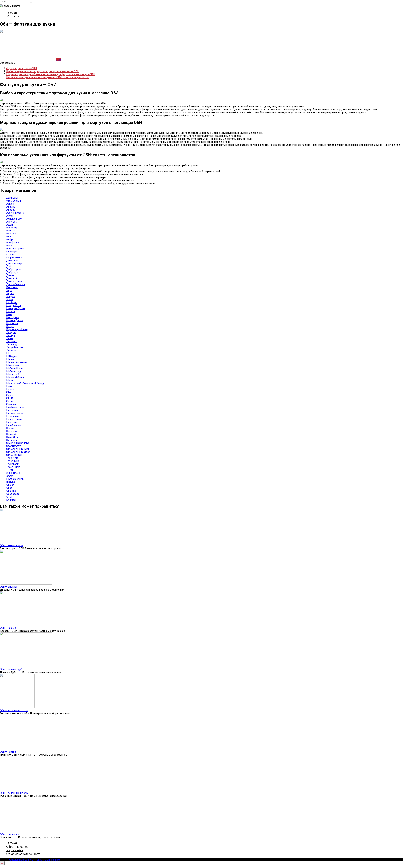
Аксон (9, 215)
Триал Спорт (13, 466)
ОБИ (58, 59)
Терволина (12, 461)
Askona (10, 203)
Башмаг (11, 230)
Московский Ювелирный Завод (25, 383)
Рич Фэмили (13, 425)
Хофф (9, 475)
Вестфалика (13, 242)
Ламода (10, 335)
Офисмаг (11, 404)
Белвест (11, 233)
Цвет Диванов (15, 478)
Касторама (12, 317)
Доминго (11, 275)
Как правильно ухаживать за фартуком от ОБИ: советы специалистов (47, 77)
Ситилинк (11, 440)
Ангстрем (11, 221)
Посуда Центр (14, 413)
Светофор (12, 431)
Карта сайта (14, 850)
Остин (9, 401)
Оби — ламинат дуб (11, 669)
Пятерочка (12, 416)
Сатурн (10, 428)
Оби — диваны (8, 586)
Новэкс (10, 389)
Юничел (11, 499)
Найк (9, 386)
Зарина (10, 293)
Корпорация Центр (17, 329)
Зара (9, 290)
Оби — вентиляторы (11, 545)
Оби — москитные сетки (14, 710)
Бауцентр (11, 227)
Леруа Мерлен (14, 347)
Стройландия (14, 455)
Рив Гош (11, 422)
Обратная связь (17, 846)
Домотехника (14, 281)
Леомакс (11, 341)
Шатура (10, 481)
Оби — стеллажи (9, 834)
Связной (11, 434)
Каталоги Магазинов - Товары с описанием (34, 859)
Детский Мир (14, 263)
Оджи (9, 395)
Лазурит (11, 332)
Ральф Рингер (14, 419)
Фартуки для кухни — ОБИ (21, 68)
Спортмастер (13, 446)
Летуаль (11, 350)
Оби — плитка (8, 751)
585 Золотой (13, 200)
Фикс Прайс (13, 472)
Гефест (10, 254)
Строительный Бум (17, 449)
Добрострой (13, 269)
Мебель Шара (14, 368)
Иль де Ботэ (13, 305)
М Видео (11, 356)
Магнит (10, 359)
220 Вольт (12, 197)
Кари (9, 314)
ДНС (9, 266)
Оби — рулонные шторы (14, 792)
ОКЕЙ (9, 398)
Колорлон (12, 323)
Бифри (10, 239)
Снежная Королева (17, 443)
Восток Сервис (15, 248)
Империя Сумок (15, 308)
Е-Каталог (12, 287)
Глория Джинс (14, 257)
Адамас (10, 206)
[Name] (2, 863)
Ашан (9, 224)
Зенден (10, 296)
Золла (9, 299)
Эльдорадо (13, 493)
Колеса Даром (14, 320)
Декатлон (12, 260)
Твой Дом (12, 458)
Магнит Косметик (16, 362)
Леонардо (12, 344)
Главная (11, 13)
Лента (9, 338)
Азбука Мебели (15, 212)
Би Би (9, 236)
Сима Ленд (12, 437)
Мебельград (13, 371)
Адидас (10, 209)
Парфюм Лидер (15, 407)
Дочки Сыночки (15, 284)
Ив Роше (11, 302)
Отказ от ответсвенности (23, 854)
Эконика (11, 490)
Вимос (10, 245)
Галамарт (11, 251)
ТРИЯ (9, 469)
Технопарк (12, 463)
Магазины (13, 16)
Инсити (10, 311)
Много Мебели (15, 377)
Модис (10, 380)
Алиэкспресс (14, 218)
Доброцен (12, 272)
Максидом (12, 365)
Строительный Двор (18, 452)
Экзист (10, 484)
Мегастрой (12, 374)
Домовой (11, 278)
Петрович (12, 410)
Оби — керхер (8, 627)
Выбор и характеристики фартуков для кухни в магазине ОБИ (42, 71)
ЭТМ (9, 496)
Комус (10, 326)
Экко (9, 487)
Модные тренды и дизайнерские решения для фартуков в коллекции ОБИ (50, 74)
